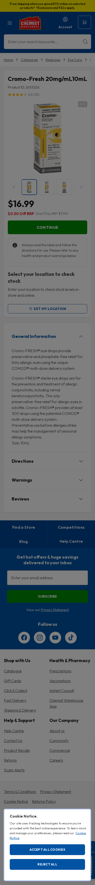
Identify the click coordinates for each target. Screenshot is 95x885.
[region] (47, 845)
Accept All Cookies (47, 849)
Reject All (47, 864)
